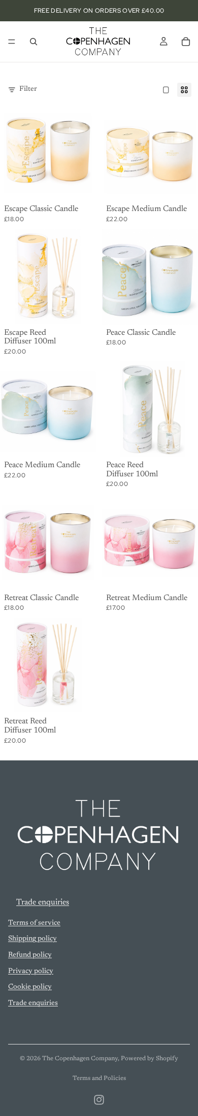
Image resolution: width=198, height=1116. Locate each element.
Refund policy (30, 955)
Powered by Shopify (149, 1059)
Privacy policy (30, 970)
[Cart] (186, 41)
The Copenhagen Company (80, 1059)
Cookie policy (30, 987)
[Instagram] (99, 1100)
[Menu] (11, 41)
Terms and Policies (99, 1078)
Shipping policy (32, 939)
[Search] (33, 41)
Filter (28, 89)
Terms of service (34, 923)
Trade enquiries (42, 902)
